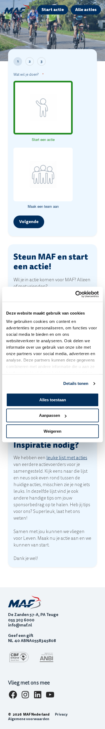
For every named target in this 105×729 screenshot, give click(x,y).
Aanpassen (49, 415)
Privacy (61, 714)
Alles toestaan (52, 400)
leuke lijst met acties (66, 457)
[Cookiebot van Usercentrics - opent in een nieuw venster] (75, 294)
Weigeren (52, 431)
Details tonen (75, 383)
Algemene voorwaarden (28, 719)
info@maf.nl (20, 625)
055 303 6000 (21, 620)
